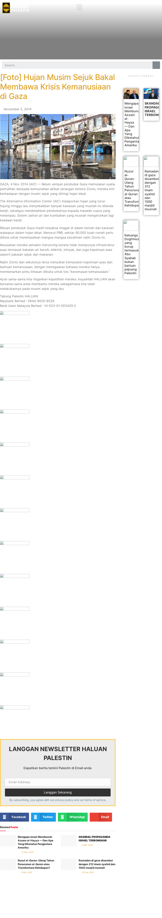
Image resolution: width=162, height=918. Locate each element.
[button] (79, 7)
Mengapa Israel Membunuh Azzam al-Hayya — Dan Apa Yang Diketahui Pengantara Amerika (133, 124)
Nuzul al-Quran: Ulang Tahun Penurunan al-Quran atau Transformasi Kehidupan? (36, 864)
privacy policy (64, 800)
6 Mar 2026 (87, 845)
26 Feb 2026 (87, 872)
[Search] (156, 65)
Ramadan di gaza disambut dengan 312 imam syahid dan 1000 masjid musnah (97, 864)
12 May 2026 (27, 852)
